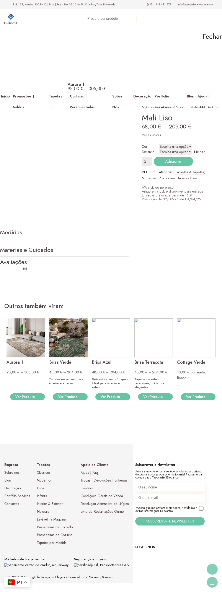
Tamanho (148, 151)
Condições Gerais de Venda (102, 495)
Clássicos (44, 472)
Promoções (167, 178)
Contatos (87, 488)
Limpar (199, 151)
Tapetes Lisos (188, 178)
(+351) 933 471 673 (159, 4)
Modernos (44, 480)
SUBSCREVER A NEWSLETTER (170, 521)
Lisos (40, 488)
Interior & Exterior (50, 503)
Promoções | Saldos (23, 98)
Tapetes (55, 96)
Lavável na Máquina (51, 519)
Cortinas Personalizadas (82, 98)
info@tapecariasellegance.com (195, 4)
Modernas (196, 107)
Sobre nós (12, 472)
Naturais (43, 511)
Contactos (11, 503)
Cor (144, 146)
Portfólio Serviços (162, 98)
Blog (190, 96)
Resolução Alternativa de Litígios (105, 503)
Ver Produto (25, 396)
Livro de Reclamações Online (102, 511)
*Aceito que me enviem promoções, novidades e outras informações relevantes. (166, 509)
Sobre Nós (117, 98)
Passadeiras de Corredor (55, 527)
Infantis (42, 495)
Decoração (142, 96)
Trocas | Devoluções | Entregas (104, 480)
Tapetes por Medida (52, 542)
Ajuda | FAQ (204, 98)
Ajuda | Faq (89, 472)
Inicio (5, 96)
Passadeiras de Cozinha (54, 534)
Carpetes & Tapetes (173, 107)
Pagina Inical (149, 107)
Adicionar (173, 161)
